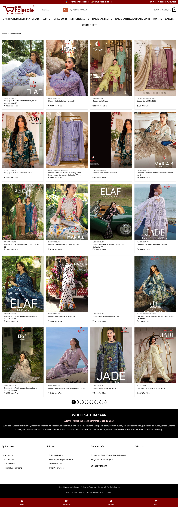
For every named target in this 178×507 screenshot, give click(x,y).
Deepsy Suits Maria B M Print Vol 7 (62, 316)
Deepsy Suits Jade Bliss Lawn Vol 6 (18, 173)
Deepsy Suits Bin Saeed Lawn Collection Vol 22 (21, 245)
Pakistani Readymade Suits (133, 18)
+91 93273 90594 (99, 466)
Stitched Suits (79, 18)
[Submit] (65, 10)
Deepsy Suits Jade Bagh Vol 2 (104, 388)
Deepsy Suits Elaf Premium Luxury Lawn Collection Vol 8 (109, 245)
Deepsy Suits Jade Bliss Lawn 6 (105, 173)
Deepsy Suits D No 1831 (146, 101)
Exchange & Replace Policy (61, 459)
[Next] (104, 402)
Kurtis (157, 18)
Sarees (169, 18)
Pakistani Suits (102, 18)
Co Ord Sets (89, 25)
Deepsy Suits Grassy (101, 101)
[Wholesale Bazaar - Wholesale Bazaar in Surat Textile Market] (19, 10)
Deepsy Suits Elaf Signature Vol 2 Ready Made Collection (155, 317)
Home (4, 33)
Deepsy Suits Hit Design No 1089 (106, 316)
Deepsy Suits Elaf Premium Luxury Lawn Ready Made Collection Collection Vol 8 (64, 173)
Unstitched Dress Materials (21, 18)
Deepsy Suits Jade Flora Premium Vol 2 (152, 244)
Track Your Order (56, 467)
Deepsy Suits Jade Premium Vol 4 (61, 101)
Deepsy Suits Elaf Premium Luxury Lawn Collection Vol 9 (20, 102)
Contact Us (9, 459)
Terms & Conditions (13, 467)
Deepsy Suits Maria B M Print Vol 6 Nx (63, 244)
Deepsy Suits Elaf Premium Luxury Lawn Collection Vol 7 (20, 317)
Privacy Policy (55, 463)
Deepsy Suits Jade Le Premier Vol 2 (151, 388)
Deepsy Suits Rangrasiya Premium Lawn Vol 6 (66, 388)
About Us (8, 455)
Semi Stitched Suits (55, 18)
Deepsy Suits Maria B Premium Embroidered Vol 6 (155, 173)
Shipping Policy (56, 455)
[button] (156, 9)
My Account (9, 463)
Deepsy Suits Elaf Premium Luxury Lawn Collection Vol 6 (20, 389)
